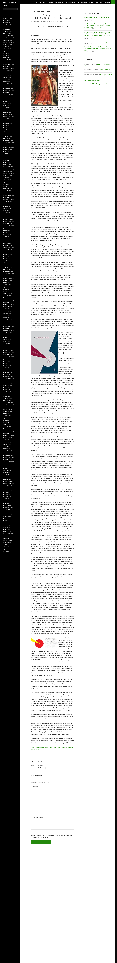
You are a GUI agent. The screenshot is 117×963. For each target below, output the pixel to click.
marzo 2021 (6, 160)
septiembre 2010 (7, 435)
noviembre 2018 (7, 221)
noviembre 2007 (7, 509)
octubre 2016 (6, 276)
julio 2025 (5, 46)
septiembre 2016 (7, 278)
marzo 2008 (6, 501)
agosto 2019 (6, 201)
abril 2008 (5, 498)
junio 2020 (5, 180)
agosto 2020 (6, 175)
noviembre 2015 (7, 300)
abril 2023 (5, 105)
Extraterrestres (70, 2)
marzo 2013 (6, 370)
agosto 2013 (6, 359)
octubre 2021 (6, 145)
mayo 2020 (5, 182)
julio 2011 (5, 413)
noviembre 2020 (7, 169)
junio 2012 (5, 389)
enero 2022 (6, 138)
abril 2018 (5, 236)
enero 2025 (6, 59)
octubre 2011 (6, 407)
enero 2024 (6, 86)
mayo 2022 (5, 129)
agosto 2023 (6, 97)
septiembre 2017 (7, 252)
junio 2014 (5, 337)
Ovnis (35, 2)
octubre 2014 (6, 328)
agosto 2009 (6, 464)
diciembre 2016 (7, 271)
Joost (86, 84)
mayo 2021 (5, 156)
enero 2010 (6, 453)
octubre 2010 (6, 433)
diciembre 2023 (7, 88)
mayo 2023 (5, 103)
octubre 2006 (6, 538)
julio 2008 (5, 492)
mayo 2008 (5, 496)
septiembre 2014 (7, 330)
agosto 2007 (6, 516)
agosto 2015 (6, 306)
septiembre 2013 (7, 356)
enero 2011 (6, 426)
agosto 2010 (6, 437)
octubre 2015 (6, 302)
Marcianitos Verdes (10, 2)
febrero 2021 (6, 162)
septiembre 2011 (7, 409)
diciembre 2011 (7, 402)
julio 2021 (5, 151)
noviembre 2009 (7, 457)
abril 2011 (5, 420)
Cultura (51, 2)
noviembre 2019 (7, 195)
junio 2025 (5, 49)
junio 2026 (5, 22)
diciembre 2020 (7, 166)
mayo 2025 (5, 51)
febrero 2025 (6, 57)
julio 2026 (5, 20)
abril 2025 (5, 53)
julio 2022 (5, 125)
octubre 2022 (6, 118)
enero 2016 (6, 295)
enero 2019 (6, 217)
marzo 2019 (6, 212)
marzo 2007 (6, 527)
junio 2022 (5, 127)
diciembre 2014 (7, 324)
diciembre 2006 (7, 533)
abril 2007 (5, 525)
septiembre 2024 (7, 68)
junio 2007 (5, 520)
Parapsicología (59, 2)
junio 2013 (5, 363)
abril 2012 (5, 394)
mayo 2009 (5, 470)
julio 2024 (5, 73)
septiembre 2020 (7, 173)
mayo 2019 (5, 208)
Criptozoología (82, 2)
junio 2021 (5, 153)
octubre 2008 (6, 485)
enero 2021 (6, 164)
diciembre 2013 (7, 350)
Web (32, 825)
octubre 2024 (6, 66)
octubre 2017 (6, 249)
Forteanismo (42, 2)
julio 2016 (5, 282)
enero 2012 (6, 400)
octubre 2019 (6, 197)
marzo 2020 (6, 186)
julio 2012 (5, 387)
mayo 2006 (5, 549)
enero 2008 (6, 505)
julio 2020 (5, 177)
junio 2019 (5, 206)
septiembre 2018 (7, 225)
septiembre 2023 (7, 94)
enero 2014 (6, 348)
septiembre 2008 (7, 488)
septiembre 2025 (7, 42)
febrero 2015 (6, 319)
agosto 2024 (6, 70)
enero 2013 (6, 374)
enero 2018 (6, 243)
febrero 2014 (6, 346)
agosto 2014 (6, 332)
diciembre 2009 (7, 455)
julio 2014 (5, 335)
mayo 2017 (5, 260)
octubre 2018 (6, 223)
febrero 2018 (6, 241)
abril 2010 (5, 446)
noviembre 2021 (7, 142)
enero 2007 (6, 531)
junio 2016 (5, 284)
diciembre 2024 (7, 62)
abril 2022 (5, 132)
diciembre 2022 (7, 114)
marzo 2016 (6, 291)
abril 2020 (5, 184)
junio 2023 (5, 101)
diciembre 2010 (7, 429)
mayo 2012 (5, 391)
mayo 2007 (5, 523)
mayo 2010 (5, 444)
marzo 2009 (6, 474)
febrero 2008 (6, 503)
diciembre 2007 (7, 507)
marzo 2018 (6, 239)
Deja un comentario (57, 21)
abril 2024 (5, 79)
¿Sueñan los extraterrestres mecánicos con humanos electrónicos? (98, 74)
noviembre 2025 (7, 38)
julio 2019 (5, 204)
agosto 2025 (6, 44)
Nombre (34, 810)
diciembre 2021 (7, 140)
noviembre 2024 (7, 64)
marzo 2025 (6, 55)
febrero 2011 (6, 424)
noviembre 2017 (7, 247)
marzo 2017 (6, 265)
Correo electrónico (37, 817)
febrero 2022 (6, 136)
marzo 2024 (6, 81)
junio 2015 (5, 311)
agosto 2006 (6, 542)
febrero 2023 (6, 110)
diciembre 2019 (7, 193)
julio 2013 (5, 361)
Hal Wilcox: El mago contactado (98, 84)
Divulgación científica (95, 2)
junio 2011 (5, 415)
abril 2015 (5, 315)
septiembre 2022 (7, 121)
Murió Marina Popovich (38, 760)
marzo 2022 (6, 134)
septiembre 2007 (7, 514)
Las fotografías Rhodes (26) (39, 767)
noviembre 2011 (7, 405)
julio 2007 (5, 518)
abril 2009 (5, 472)
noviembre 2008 (7, 483)
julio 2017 (5, 256)
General (107, 2)
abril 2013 (5, 367)
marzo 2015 (6, 317)
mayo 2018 (5, 234)
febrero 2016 (6, 293)
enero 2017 (6, 269)
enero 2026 (6, 33)
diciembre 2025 (7, 35)
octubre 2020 (6, 171)
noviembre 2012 (7, 378)
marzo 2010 (6, 448)
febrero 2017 (6, 267)
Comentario (35, 786)
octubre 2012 (6, 381)
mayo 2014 (5, 339)
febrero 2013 (6, 372)
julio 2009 (5, 466)
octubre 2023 (6, 92)
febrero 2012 (6, 398)
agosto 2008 (6, 490)
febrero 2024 (6, 83)
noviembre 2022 (7, 116)
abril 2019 (5, 210)
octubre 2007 (6, 512)
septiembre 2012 (7, 383)
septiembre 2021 (7, 147)
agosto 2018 (6, 228)
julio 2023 (5, 99)
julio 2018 (5, 230)
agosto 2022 (6, 123)
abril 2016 (5, 289)
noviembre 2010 (7, 431)
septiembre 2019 (7, 199)
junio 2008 (5, 494)
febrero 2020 (6, 188)
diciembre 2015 (7, 298)
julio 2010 (5, 439)
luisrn (46, 21)
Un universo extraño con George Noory (95, 42)
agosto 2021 (6, 149)
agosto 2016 (6, 280)
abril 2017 (5, 263)
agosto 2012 (6, 385)
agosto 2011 (6, 411)
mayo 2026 (5, 24)
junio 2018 (5, 232)
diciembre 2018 (7, 219)
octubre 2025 (6, 40)
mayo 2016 (5, 287)
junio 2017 (5, 258)
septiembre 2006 (7, 540)
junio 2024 (5, 75)
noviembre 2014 (7, 326)
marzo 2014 (6, 343)
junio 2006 (5, 547)
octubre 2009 (6, 459)
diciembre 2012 (7, 376)
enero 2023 (6, 112)
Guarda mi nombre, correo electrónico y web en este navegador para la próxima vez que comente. (52, 836)
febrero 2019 (6, 215)
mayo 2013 (5, 365)
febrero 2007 (6, 529)
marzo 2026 (6, 29)
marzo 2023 (6, 107)
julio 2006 (5, 544)
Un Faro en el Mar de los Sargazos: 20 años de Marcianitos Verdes (97, 79)
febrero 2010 (6, 450)
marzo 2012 (6, 396)
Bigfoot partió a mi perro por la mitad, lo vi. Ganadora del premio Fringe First (98, 18)
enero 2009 (6, 479)
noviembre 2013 (7, 352)
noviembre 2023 (7, 90)
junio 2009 (5, 468)
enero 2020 (6, 190)
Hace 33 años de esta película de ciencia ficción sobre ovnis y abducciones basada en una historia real (98, 48)
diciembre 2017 (7, 245)
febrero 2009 (6, 477)
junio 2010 (5, 442)
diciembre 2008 (7, 481)
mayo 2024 (5, 77)
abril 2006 (5, 551)
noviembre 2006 (7, 536)
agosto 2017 (6, 254)
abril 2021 (5, 158)
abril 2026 (5, 27)
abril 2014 (5, 341)
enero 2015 (6, 322)
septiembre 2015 (7, 304)
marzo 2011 (6, 422)
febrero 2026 (6, 31)
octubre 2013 (6, 354)
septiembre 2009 (7, 461)
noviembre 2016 (7, 273)
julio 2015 (5, 308)
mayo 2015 (5, 313)
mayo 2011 (5, 418)
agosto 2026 (6, 18)
